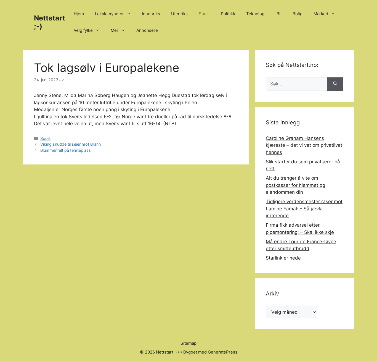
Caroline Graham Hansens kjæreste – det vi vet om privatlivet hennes (304, 145)
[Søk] (335, 84)
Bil (279, 13)
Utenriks (179, 13)
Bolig (297, 13)
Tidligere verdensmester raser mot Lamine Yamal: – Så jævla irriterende (304, 208)
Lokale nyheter (109, 13)
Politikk (228, 13)
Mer (114, 30)
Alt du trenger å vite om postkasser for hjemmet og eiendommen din (295, 185)
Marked (321, 13)
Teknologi (256, 13)
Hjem (79, 13)
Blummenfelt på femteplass (65, 150)
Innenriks (151, 13)
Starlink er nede (283, 258)
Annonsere (147, 30)
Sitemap (188, 343)
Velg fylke (83, 30)
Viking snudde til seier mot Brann (70, 144)
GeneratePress (222, 352)
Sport (204, 13)
